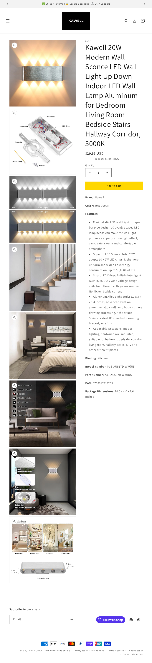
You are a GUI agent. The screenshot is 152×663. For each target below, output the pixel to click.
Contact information (133, 654)
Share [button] (92, 408)
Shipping (90, 158)
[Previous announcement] (7, 4)
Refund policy (98, 650)
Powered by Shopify (60, 650)
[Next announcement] (145, 4)
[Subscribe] (72, 619)
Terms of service (116, 650)
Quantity (90, 165)
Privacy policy (81, 650)
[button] (8, 21)
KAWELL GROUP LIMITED (39, 650)
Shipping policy (135, 650)
